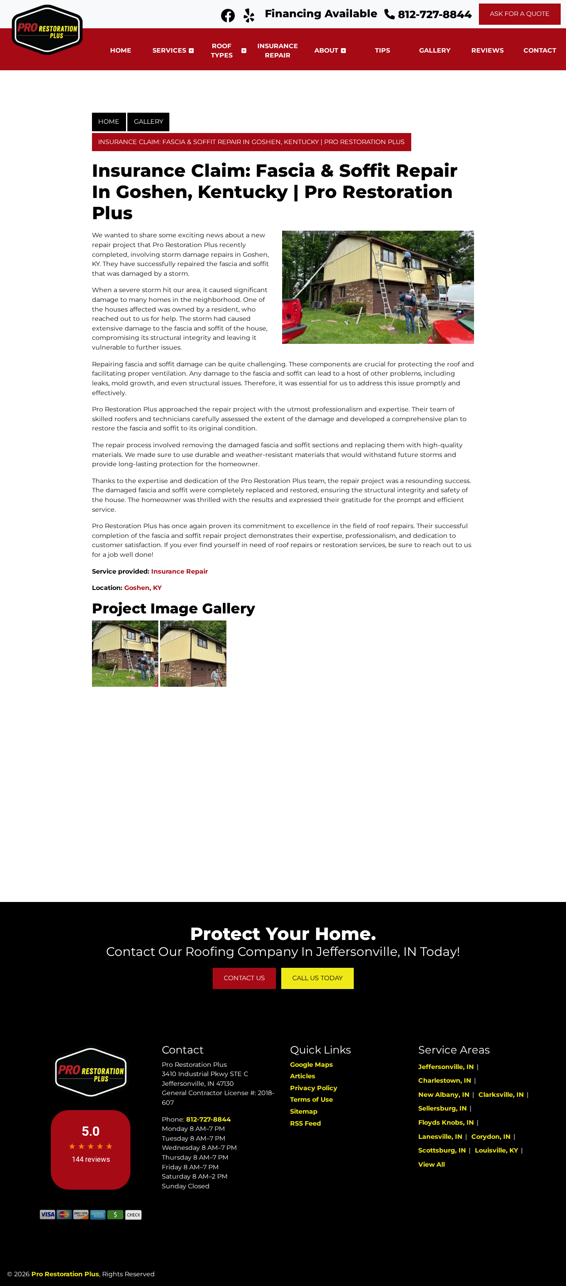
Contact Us (244, 978)
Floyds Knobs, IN (446, 1122)
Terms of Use (311, 1099)
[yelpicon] (249, 18)
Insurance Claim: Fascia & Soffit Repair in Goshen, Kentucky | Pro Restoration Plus (251, 142)
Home (108, 122)
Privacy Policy (313, 1088)
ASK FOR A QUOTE (520, 14)
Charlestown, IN (444, 1080)
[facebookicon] (228, 18)
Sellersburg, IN (442, 1108)
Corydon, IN (491, 1137)
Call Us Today (317, 978)
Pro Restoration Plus (65, 1274)
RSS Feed (305, 1123)
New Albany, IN (444, 1095)
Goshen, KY (143, 588)
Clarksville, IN (501, 1095)
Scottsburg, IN (442, 1150)
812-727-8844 (433, 14)
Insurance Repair (179, 571)
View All (431, 1164)
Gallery (148, 122)
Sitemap (303, 1111)
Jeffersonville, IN (446, 1067)
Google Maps (311, 1065)
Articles (302, 1076)
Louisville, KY (496, 1150)
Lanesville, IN (440, 1137)
